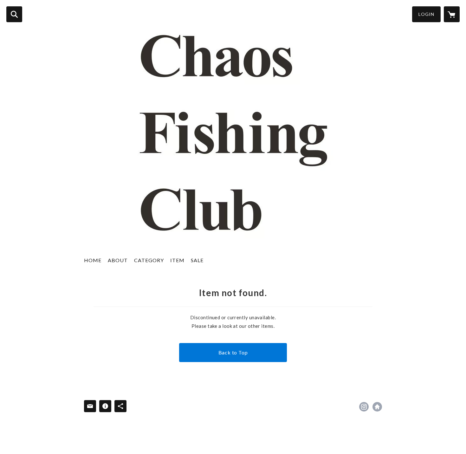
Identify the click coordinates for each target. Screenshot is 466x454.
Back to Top (233, 352)
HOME (92, 260)
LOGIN (426, 14)
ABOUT (118, 260)
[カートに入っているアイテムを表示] (452, 14)
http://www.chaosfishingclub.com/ (377, 407)
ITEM (177, 260)
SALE (197, 260)
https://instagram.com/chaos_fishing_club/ (364, 407)
